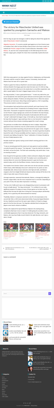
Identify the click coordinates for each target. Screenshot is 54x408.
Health (3, 384)
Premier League (15, 49)
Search (49, 293)
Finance (3, 382)
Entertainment (5, 380)
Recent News (8, 322)
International (5, 386)
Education (4, 378)
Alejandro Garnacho (9, 44)
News (3, 389)
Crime (3, 377)
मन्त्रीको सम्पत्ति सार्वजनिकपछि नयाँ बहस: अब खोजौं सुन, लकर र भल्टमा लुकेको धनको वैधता (42, 326)
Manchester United (13, 41)
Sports (3, 393)
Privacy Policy (34, 405)
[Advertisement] (27, 66)
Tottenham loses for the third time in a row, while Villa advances (14, 248)
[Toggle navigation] (3, 12)
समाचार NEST (9, 6)
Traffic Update (5, 396)
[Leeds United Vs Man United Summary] (26, 227)
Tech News (4, 394)
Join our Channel (11, 22)
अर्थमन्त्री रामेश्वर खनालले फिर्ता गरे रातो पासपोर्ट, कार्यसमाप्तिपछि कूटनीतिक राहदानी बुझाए (42, 333)
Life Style (4, 387)
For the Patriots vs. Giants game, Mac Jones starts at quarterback (39, 248)
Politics (3, 391)
